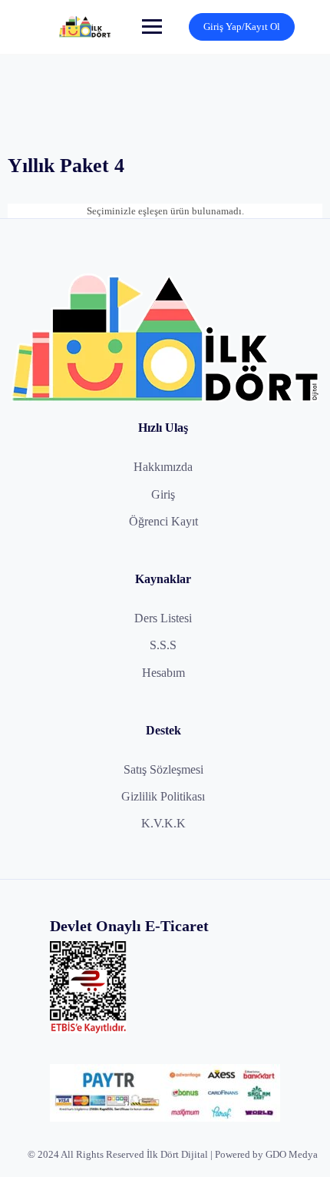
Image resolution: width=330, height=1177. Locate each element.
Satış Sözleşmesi (163, 769)
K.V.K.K (163, 823)
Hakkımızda (163, 466)
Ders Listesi (163, 618)
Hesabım (163, 672)
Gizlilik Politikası (163, 796)
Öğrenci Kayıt (163, 521)
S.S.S (163, 644)
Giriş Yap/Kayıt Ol (241, 26)
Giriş (163, 494)
